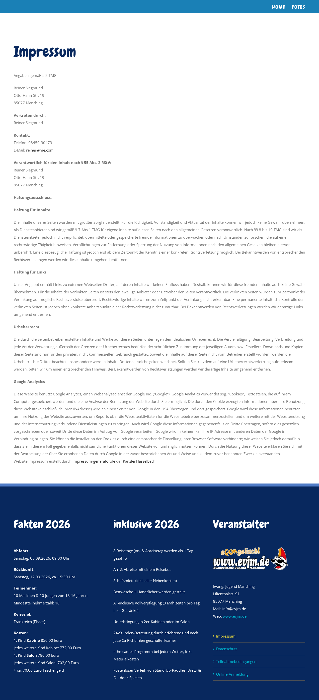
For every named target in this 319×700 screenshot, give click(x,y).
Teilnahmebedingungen (236, 661)
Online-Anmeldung (232, 674)
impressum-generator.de (94, 461)
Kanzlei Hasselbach (139, 461)
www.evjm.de (234, 616)
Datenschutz (226, 648)
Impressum (226, 636)
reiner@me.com (40, 150)
